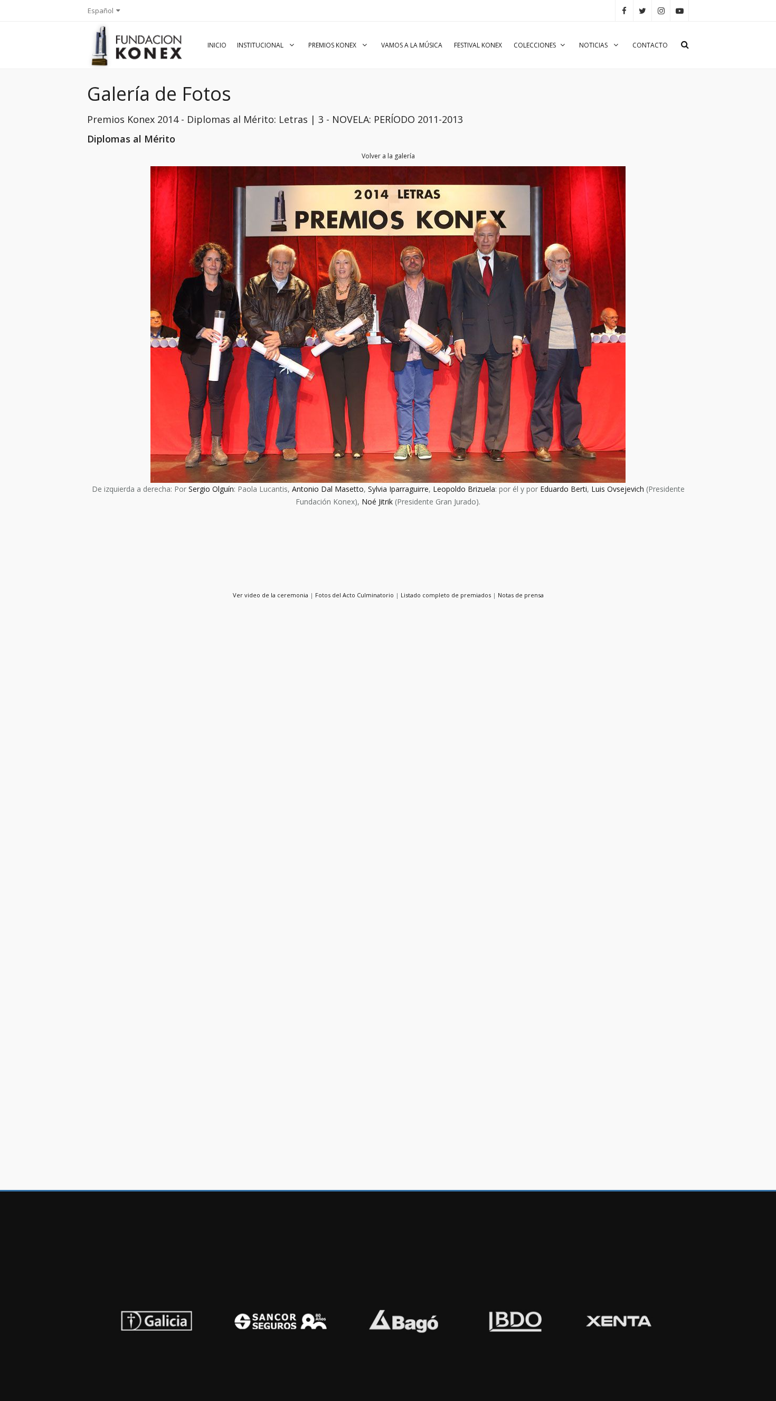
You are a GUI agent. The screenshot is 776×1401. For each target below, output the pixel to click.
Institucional (261, 45)
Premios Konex (333, 45)
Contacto (650, 45)
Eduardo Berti (563, 489)
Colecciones (535, 45)
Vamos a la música (411, 45)
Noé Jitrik (377, 502)
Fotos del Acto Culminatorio (354, 595)
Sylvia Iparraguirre (398, 489)
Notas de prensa (521, 595)
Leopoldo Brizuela (464, 489)
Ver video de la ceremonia (270, 595)
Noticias (594, 45)
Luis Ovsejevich (617, 489)
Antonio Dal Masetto (328, 489)
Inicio (216, 45)
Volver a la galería (388, 155)
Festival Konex (478, 45)
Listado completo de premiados (446, 595)
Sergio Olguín (211, 489)
